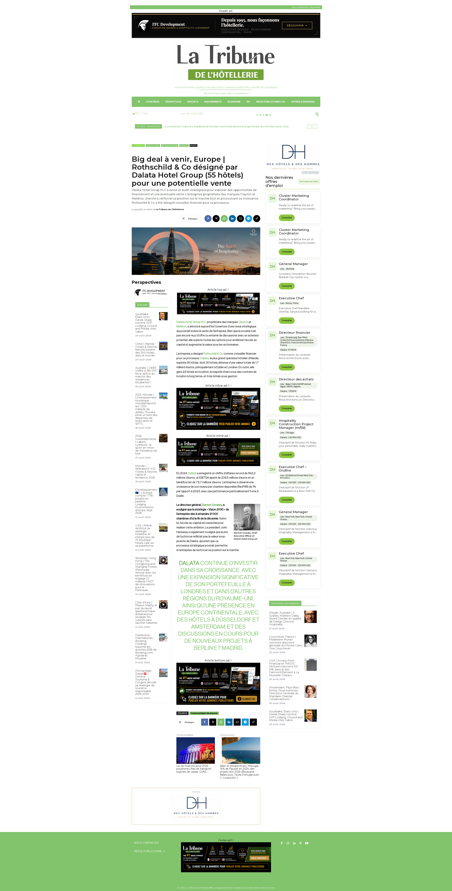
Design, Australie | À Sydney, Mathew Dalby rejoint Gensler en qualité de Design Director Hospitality (285, 618)
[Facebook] (257, 115)
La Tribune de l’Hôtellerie (170, 209)
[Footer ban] (226, 857)
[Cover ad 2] (218, 409)
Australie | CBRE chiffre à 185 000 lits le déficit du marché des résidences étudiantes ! (146, 375)
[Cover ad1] (218, 684)
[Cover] (218, 317)
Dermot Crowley (212, 505)
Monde (184, 145)
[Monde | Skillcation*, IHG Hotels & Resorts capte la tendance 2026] (163, 468)
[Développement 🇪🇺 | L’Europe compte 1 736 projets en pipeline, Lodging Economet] (163, 492)
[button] (299, 114)
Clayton (243, 322)
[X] (263, 115)
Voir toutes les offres (309, 181)
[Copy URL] (256, 218)
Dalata (204, 358)
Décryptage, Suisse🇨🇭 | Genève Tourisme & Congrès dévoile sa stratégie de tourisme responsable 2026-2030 (145, 682)
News (193, 145)
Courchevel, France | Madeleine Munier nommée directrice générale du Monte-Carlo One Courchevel (285, 642)
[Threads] (270, 115)
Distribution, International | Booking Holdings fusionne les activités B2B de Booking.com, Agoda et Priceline (146, 646)
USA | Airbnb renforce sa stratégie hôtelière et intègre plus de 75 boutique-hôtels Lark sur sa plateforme (145, 536)
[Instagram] (260, 115)
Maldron (181, 326)
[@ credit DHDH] (226, 37)
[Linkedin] (232, 218)
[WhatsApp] (224, 218)
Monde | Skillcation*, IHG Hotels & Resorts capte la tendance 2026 (146, 471)
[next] (315, 126)
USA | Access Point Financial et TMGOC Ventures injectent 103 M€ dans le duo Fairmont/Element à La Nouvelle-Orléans (284, 668)
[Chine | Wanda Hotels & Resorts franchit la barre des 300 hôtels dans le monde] (163, 346)
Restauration (170, 145)
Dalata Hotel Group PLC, (191, 322)
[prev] (309, 126)
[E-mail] (240, 218)
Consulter (287, 217)
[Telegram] (248, 218)
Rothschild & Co (213, 353)
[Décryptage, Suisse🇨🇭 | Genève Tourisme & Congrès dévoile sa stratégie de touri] (163, 673)
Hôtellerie (152, 145)
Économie (138, 145)
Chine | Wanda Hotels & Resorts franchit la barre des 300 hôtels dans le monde (146, 349)
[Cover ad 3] (218, 469)
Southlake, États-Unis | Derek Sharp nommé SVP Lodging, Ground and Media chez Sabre (146, 322)
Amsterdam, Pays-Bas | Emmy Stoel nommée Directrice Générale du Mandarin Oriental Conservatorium (284, 693)
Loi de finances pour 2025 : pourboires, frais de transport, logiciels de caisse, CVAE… (194, 768)
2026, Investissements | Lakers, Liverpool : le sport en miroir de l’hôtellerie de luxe (146, 444)
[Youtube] (267, 115)
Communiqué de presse (204, 713)
